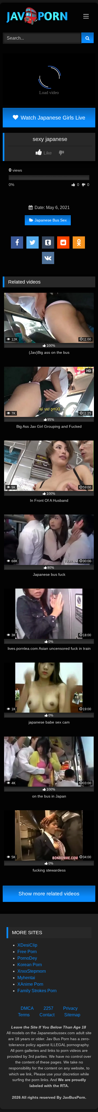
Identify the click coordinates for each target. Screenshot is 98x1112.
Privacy (70, 1008)
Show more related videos (49, 893)
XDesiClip (27, 945)
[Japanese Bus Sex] (40, 16)
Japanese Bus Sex (51, 220)
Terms (24, 1015)
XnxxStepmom (31, 971)
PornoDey (27, 958)
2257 (48, 1008)
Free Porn (27, 951)
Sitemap (72, 1015)
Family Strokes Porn (37, 990)
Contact (46, 1015)
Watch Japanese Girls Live (52, 118)
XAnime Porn (30, 984)
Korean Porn (29, 964)
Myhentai (26, 977)
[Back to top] (81, 1096)
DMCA (27, 1008)
